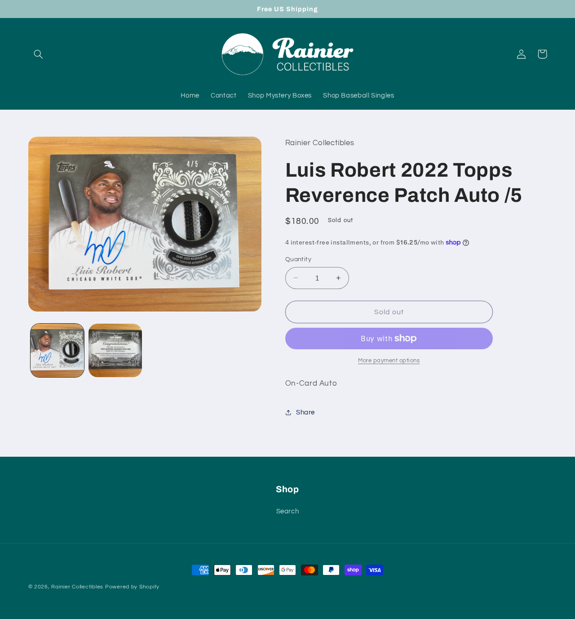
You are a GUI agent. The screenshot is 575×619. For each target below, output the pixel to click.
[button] (38, 54)
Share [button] (305, 412)
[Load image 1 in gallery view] (57, 350)
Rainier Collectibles (77, 586)
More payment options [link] (389, 360)
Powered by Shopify (132, 586)
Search (287, 511)
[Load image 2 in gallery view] (115, 350)
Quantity (298, 259)
